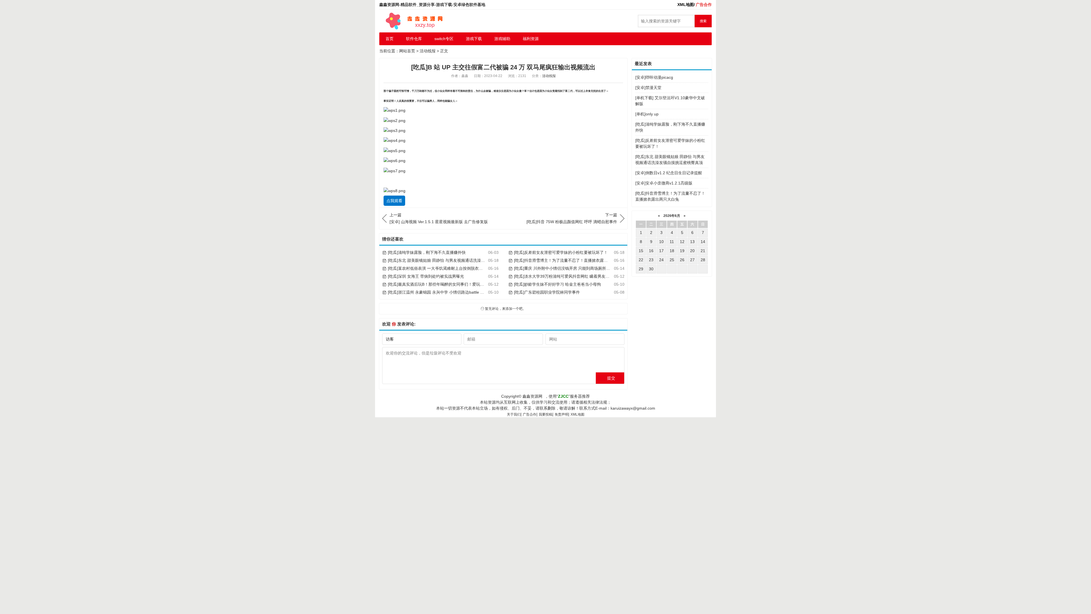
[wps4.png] (394, 140)
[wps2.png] (394, 120)
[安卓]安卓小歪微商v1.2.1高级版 (663, 183)
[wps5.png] (394, 150)
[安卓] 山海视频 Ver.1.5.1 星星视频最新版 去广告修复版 (439, 218)
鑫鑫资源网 (532, 396)
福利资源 (531, 38)
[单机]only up (647, 114)
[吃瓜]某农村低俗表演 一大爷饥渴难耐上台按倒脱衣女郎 (437, 268)
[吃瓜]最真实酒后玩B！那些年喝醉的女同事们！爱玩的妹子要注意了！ (450, 284)
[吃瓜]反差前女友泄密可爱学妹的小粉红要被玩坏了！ (561, 252)
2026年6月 (672, 216)
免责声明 (561, 414)
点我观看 (394, 200)
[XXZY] (413, 21)
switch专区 (443, 38)
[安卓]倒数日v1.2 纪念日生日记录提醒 (668, 173)
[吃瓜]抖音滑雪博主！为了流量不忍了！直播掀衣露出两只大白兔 (571, 260)
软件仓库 (414, 38)
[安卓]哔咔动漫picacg (654, 77)
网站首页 (407, 51)
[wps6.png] (394, 160)
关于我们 (513, 414)
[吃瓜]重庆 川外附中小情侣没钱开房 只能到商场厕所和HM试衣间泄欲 (575, 268)
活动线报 (428, 51)
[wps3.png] (394, 130)
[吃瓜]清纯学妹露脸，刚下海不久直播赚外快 (427, 252)
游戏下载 (474, 38)
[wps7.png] (394, 170)
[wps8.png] (394, 190)
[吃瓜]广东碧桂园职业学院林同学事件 (547, 292)
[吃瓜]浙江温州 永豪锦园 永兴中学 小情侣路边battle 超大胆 (440, 292)
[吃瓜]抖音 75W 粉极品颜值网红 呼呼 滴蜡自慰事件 (571, 218)
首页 (389, 38)
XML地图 (577, 414)
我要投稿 (545, 414)
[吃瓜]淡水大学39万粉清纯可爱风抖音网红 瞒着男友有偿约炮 (567, 276)
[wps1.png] (394, 110)
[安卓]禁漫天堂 (648, 87)
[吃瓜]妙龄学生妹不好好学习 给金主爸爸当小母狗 (557, 284)
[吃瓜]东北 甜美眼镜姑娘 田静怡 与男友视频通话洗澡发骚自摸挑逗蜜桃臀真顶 (456, 260)
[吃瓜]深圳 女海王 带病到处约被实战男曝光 (426, 276)
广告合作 (529, 414)
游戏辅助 (502, 38)
